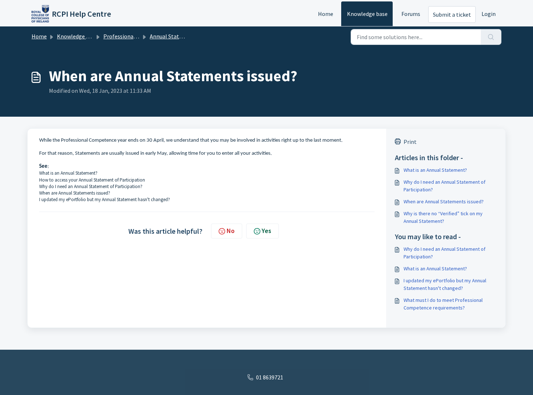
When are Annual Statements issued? (74, 193)
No (231, 230)
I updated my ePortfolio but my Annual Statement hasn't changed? (104, 199)
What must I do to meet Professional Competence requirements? (443, 304)
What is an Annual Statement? (68, 173)
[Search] (491, 37)
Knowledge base (367, 13)
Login (489, 13)
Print (410, 141)
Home (325, 13)
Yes (266, 230)
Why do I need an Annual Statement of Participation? (90, 186)
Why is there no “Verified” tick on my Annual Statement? (443, 217)
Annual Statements (174, 36)
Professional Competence (135, 36)
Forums (410, 13)
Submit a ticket (452, 14)
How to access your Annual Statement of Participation (92, 180)
